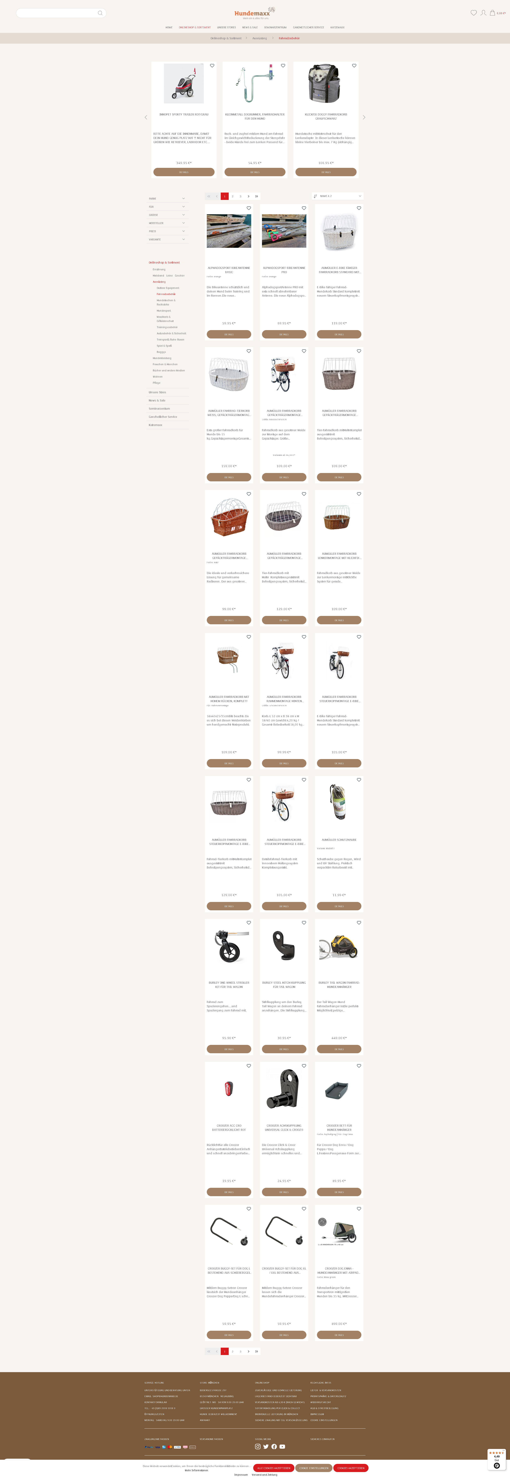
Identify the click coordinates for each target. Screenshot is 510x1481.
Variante (155, 239)
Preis (152, 231)
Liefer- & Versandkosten (325, 1390)
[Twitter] (266, 1446)
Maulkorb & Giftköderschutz (165, 319)
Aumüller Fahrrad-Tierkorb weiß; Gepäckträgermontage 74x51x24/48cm (229, 413)
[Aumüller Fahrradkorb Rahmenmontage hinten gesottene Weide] (284, 660)
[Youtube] (282, 1446)
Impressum (317, 1414)
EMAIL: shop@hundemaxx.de (161, 1396)
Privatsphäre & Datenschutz (328, 1396)
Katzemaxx (155, 425)
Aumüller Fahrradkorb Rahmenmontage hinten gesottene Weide (284, 699)
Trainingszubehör (167, 327)
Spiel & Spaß (164, 345)
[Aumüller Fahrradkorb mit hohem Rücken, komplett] (229, 660)
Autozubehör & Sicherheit (171, 333)
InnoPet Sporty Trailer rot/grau (183, 114)
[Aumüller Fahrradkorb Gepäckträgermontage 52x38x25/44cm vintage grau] (339, 374)
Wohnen (158, 376)
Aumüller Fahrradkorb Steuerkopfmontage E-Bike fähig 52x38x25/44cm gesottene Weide (284, 842)
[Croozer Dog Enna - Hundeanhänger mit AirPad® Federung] (339, 1232)
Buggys (161, 352)
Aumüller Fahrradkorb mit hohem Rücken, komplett (229, 699)
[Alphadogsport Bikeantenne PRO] (284, 231)
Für (151, 206)
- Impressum (241, 1474)
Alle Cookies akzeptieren (273, 1468)
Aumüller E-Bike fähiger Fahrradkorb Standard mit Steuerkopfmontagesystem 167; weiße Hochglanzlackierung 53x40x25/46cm (339, 270)
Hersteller (156, 223)
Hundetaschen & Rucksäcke (166, 302)
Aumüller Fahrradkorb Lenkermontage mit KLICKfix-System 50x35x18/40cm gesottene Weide (339, 556)
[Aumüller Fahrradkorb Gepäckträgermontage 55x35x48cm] (229, 517)
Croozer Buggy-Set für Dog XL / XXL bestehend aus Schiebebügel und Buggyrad (284, 1270)
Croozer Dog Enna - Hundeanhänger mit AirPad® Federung (339, 1270)
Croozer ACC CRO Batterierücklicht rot (229, 1128)
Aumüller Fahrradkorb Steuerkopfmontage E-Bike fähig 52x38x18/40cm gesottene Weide (339, 699)
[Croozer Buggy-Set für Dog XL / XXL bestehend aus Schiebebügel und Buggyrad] (284, 1232)
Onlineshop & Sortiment (164, 262)
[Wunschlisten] (474, 13)
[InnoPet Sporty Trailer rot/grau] (184, 83)
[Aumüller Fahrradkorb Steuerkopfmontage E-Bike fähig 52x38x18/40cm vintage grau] (229, 803)
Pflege (156, 383)
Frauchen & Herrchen (165, 364)
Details (183, 172)
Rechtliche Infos (320, 1382)
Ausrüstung (159, 281)
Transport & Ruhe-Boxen (170, 339)
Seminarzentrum (159, 408)
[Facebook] (274, 1446)
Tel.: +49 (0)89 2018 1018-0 (159, 1408)
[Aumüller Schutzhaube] (339, 803)
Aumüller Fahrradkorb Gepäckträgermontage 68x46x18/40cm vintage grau (284, 556)
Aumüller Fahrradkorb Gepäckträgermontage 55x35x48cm (229, 556)
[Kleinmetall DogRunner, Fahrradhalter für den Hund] (255, 83)
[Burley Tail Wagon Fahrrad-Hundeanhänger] (339, 946)
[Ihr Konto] (483, 12)
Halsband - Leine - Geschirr (169, 275)
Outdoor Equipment (167, 288)
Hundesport (163, 310)
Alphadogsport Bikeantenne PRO (284, 270)
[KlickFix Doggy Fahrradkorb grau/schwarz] (326, 83)
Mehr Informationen (196, 1470)
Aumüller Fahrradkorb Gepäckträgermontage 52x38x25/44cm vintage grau (339, 413)
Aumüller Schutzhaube (339, 840)
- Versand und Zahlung (264, 1474)
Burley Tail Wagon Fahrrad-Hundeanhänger (339, 985)
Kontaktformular (155, 1402)
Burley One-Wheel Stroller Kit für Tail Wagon (229, 985)
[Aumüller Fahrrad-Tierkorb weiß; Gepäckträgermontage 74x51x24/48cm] (229, 374)
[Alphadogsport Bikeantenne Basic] (229, 231)
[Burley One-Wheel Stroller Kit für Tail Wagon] (229, 946)
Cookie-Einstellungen (323, 1420)
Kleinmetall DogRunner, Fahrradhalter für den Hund (254, 116)
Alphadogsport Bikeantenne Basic (229, 270)
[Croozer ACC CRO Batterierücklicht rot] (229, 1089)
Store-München (209, 1382)
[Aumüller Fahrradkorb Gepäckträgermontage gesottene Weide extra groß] (284, 374)
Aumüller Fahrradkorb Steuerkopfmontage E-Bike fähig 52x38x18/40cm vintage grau (229, 842)
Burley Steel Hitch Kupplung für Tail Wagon (284, 985)
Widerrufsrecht (320, 1402)
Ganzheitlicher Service (163, 417)
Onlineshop (262, 1382)
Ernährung (159, 269)
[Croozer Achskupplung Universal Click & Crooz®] (284, 1089)
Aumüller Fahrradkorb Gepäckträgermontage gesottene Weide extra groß (284, 413)
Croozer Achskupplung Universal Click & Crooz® (284, 1128)
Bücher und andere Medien (169, 370)
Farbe (152, 198)
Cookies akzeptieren (350, 1468)
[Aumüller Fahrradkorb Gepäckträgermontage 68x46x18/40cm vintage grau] (284, 517)
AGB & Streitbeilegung (324, 1408)
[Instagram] (258, 1446)
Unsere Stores (157, 392)
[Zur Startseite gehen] (255, 13)
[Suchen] (102, 13)
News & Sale (157, 400)
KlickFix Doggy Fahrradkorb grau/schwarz (326, 116)
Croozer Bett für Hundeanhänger (339, 1128)
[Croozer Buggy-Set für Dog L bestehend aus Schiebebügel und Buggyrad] (229, 1232)
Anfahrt (205, 1420)
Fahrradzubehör (166, 294)
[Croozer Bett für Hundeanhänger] (339, 1089)
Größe (153, 215)
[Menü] (503, 1451)
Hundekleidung (162, 358)
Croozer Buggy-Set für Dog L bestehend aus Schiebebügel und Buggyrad (229, 1270)
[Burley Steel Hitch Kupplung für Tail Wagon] (284, 946)
